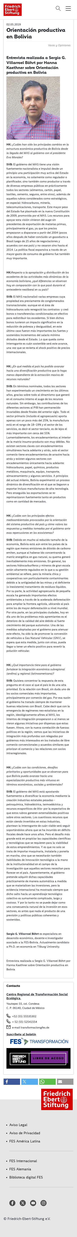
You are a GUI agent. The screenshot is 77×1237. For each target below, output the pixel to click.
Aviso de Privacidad (24, 1133)
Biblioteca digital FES (26, 1177)
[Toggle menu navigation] (68, 8)
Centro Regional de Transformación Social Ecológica (37, 996)
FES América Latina (24, 1141)
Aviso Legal (18, 1125)
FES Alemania (20, 1169)
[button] (12, 1082)
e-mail (16, 1027)
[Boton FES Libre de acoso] (38, 1058)
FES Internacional (23, 1161)
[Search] (58, 8)
